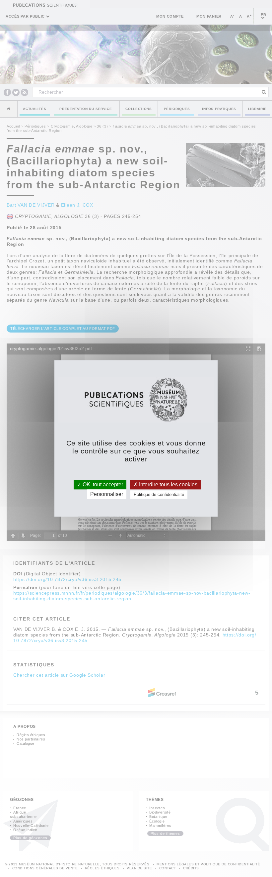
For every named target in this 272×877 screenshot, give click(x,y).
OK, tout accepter (102, 484)
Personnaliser (106, 494)
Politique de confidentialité (159, 494)
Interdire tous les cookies (167, 484)
